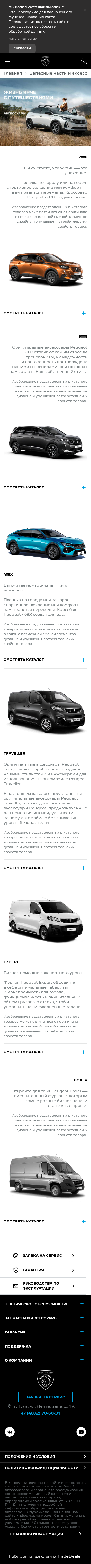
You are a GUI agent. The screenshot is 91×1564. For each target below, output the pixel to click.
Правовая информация (36, 1534)
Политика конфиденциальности (42, 1468)
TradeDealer (69, 1556)
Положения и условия (30, 1456)
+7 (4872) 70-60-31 (83, 61)
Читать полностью (23, 39)
